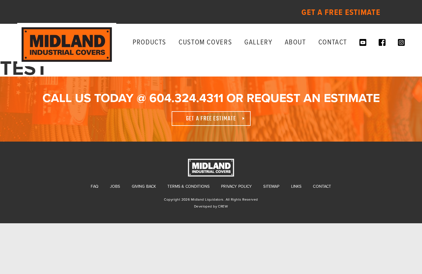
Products (149, 42)
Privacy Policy (236, 186)
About (295, 42)
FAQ (94, 186)
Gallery (258, 42)
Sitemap (271, 186)
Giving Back (144, 186)
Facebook (382, 42)
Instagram (401, 42)
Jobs (115, 186)
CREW (223, 206)
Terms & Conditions (188, 186)
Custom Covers (205, 42)
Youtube (362, 42)
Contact (332, 42)
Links (296, 186)
